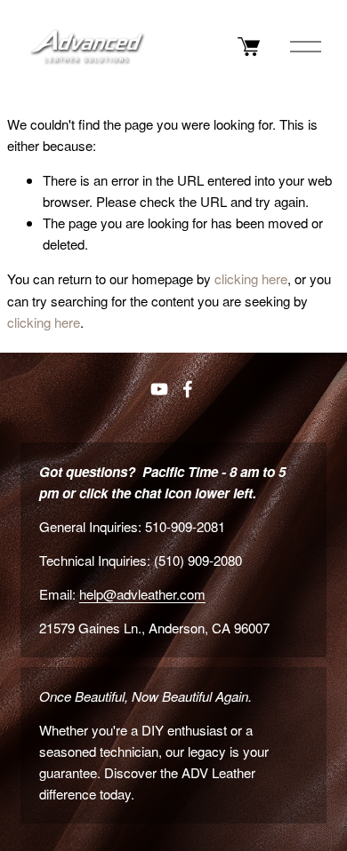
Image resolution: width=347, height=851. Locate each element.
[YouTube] (159, 389)
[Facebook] (188, 389)
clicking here (250, 278)
